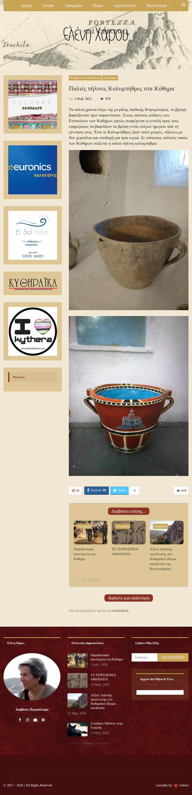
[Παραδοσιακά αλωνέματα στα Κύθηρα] (90, 532)
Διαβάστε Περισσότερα (32, 709)
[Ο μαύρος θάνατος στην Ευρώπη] (77, 728)
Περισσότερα (156, 6)
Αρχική (26, 6)
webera (183, 785)
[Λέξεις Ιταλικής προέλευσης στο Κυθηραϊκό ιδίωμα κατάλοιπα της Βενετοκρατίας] (167, 532)
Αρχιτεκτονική (124, 6)
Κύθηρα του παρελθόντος (85, 77)
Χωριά (98, 6)
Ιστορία (48, 6)
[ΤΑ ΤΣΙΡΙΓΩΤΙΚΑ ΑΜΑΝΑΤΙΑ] (128, 532)
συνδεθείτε (120, 611)
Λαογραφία (73, 6)
